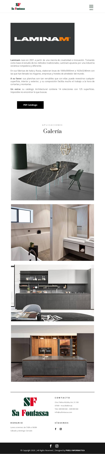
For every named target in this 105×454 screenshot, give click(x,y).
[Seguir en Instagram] (61, 429)
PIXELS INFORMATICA (75, 450)
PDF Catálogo (30, 105)
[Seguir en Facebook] (56, 429)
